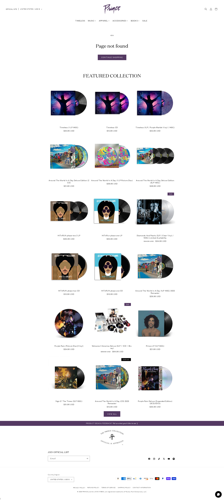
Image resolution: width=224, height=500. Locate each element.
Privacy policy (79, 488)
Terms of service (108, 487)
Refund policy (93, 487)
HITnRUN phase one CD (112, 291)
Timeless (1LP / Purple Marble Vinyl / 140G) (155, 127)
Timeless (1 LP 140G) (69, 127)
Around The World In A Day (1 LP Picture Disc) (112, 180)
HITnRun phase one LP (112, 235)
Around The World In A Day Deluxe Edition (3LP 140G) (155, 181)
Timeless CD (112, 127)
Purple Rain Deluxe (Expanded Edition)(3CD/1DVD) (155, 402)
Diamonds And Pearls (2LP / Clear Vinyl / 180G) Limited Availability (155, 236)
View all (112, 414)
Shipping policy (124, 487)
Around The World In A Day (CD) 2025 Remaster (112, 402)
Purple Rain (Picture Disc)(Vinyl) (68, 346)
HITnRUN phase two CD (69, 291)
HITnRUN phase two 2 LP (69, 235)
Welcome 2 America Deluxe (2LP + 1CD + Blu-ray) (112, 347)
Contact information (142, 487)
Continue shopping (112, 57)
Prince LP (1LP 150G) (155, 346)
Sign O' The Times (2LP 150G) (69, 401)
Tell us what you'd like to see (124, 423)
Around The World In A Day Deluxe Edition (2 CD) (69, 181)
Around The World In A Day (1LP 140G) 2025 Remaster (155, 292)
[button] (205, 9)
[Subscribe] (87, 458)
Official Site (11, 9)
